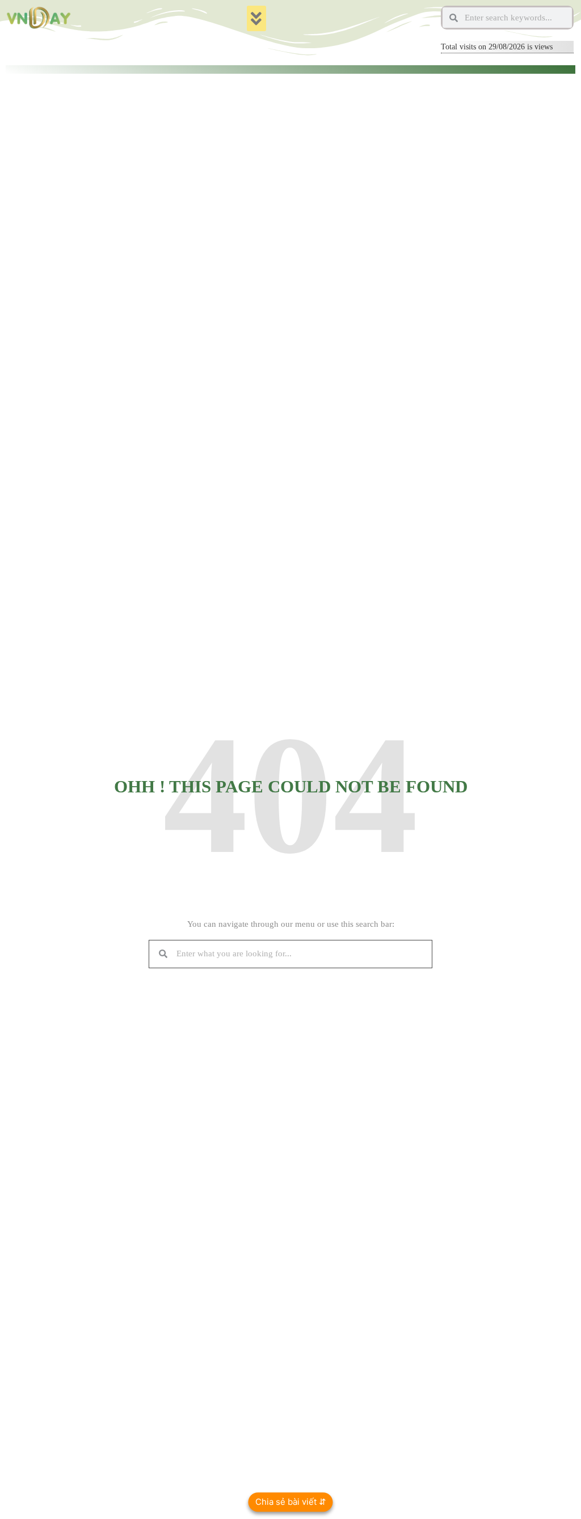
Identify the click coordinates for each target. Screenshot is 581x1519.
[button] (256, 18)
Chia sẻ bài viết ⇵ (290, 1501)
